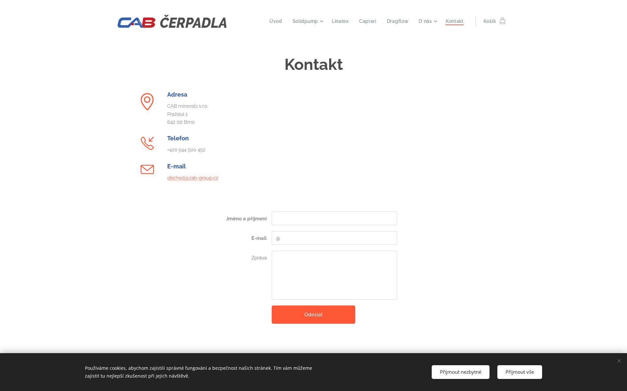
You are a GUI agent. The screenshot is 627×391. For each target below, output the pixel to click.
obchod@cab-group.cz (192, 178)
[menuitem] (277, 21)
